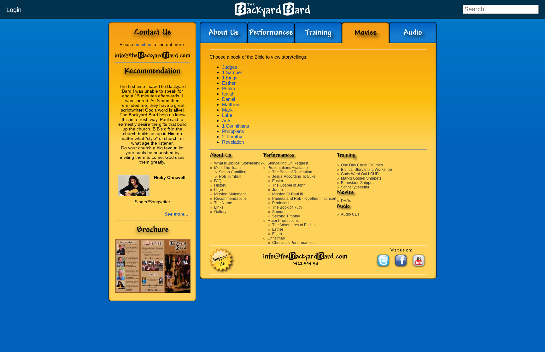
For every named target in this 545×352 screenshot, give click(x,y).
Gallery (220, 212)
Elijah (277, 234)
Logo (218, 190)
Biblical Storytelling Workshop (366, 169)
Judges (229, 67)
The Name (223, 203)
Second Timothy (286, 216)
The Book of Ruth (287, 207)
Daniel (228, 99)
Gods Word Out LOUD (360, 174)
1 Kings (229, 77)
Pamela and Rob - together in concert (304, 198)
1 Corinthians (235, 126)
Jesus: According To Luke (294, 176)
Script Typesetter (355, 187)
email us (142, 44)
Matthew (231, 104)
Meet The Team (227, 167)
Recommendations (230, 198)
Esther (229, 83)
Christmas (276, 238)
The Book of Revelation (292, 172)
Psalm (228, 88)
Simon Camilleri (232, 172)
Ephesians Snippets (358, 183)
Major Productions (283, 220)
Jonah (277, 190)
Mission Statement (230, 194)
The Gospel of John (289, 185)
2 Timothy (232, 136)
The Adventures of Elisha (293, 225)
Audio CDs (350, 214)
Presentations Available (287, 167)
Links (218, 207)
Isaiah (228, 93)
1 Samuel (232, 72)
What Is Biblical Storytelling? (238, 163)
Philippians (233, 131)
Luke (227, 115)
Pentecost (280, 203)
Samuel (278, 212)
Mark (227, 110)
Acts (226, 120)
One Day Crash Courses (362, 165)
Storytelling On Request (287, 163)
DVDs (346, 201)
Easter (277, 181)
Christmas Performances (293, 242)
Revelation (233, 142)
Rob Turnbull (230, 176)
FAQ (217, 181)
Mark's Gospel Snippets (361, 178)
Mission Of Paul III (287, 194)
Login (13, 9)
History (220, 185)
